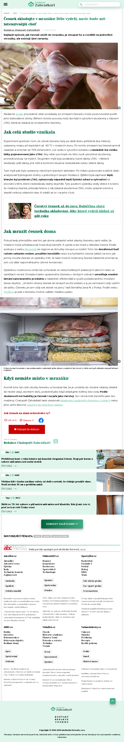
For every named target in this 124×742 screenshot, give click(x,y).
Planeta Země (50, 637)
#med (86, 656)
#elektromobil (13, 591)
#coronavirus (90, 591)
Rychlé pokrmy (89, 643)
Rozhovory (48, 566)
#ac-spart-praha (92, 586)
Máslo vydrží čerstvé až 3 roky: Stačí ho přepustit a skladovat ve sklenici (21, 682)
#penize (48, 662)
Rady (6, 569)
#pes (7, 651)
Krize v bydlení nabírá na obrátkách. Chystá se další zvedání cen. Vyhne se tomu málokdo (22, 672)
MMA (84, 572)
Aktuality (9, 561)
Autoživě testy (12, 564)
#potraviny (50, 585)
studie (19, 114)
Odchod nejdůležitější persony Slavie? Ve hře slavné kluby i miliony (97, 612)
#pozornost (50, 657)
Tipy (15, 13)
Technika (47, 643)
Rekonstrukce (11, 637)
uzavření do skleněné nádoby (45, 404)
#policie (9, 586)
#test (47, 652)
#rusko (48, 590)
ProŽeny (9, 291)
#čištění (9, 661)
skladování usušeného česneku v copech (85, 400)
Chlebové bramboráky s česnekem (99, 669)
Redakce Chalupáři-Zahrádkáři (22, 30)
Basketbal (86, 561)
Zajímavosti (10, 575)
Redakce (62, 719)
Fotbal (84, 566)
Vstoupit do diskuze (27, 429)
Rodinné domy (11, 643)
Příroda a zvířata (52, 640)
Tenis (84, 575)
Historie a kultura (52, 635)
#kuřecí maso (90, 661)
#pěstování (11, 656)
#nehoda (10, 581)
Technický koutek (13, 572)
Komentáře (49, 564)
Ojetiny (8, 566)
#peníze (48, 580)
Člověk (46, 632)
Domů (7, 13)
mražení (46, 536)
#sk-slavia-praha (92, 581)
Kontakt (62, 717)
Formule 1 (86, 564)
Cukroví (85, 632)
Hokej (84, 569)
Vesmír (46, 646)
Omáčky (85, 635)
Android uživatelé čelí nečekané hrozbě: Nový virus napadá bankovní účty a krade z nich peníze (61, 672)
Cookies (62, 722)
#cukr (86, 651)
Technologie (49, 572)
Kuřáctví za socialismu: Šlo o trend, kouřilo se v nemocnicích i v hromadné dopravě (60, 683)
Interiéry (9, 635)
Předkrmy (86, 637)
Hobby (7, 632)
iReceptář (31, 249)
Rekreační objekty (14, 640)
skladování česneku (60, 536)
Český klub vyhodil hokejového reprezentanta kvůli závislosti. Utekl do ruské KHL (97, 601)
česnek (37, 536)
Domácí (47, 561)
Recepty (85, 640)
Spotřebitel (49, 569)
